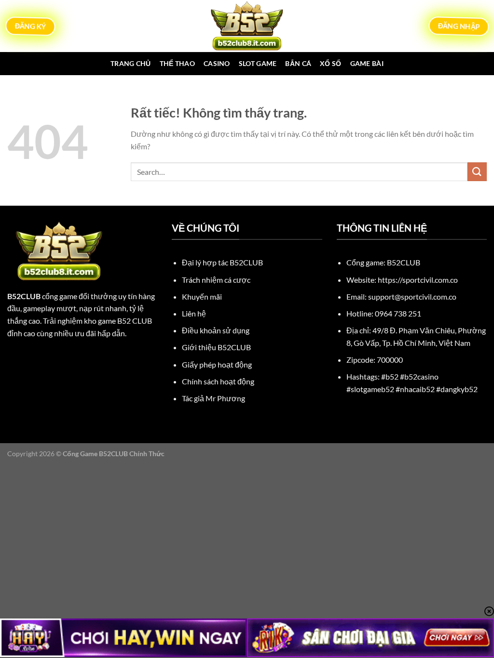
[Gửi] (477, 171)
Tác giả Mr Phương (213, 398)
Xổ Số (330, 63)
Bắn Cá (298, 63)
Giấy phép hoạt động (217, 364)
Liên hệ (194, 313)
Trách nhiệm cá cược (216, 279)
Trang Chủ (130, 63)
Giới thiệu (216, 347)
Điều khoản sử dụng (215, 330)
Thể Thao (177, 63)
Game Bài (367, 63)
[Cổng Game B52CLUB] (247, 26)
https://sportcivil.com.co (418, 279)
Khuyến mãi (202, 296)
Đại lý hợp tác (222, 262)
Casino (217, 63)
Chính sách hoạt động (218, 381)
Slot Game (258, 63)
